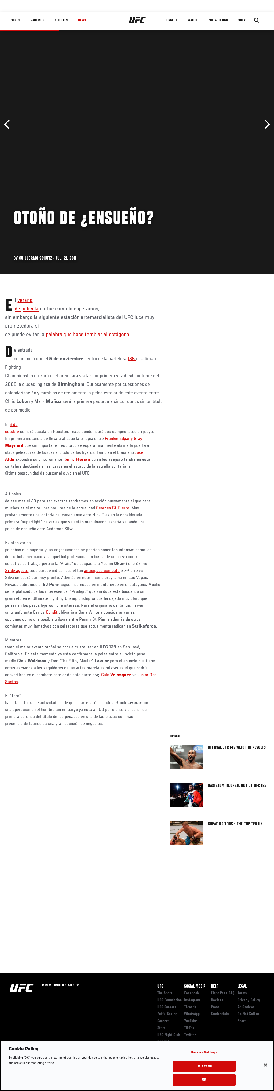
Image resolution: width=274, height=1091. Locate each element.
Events (15, 20)
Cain (105, 675)
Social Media (195, 986)
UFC (160, 986)
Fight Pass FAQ (222, 993)
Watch (192, 20)
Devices (217, 1000)
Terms (242, 993)
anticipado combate (102, 570)
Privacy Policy (249, 1000)
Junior (143, 675)
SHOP (241, 20)
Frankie (112, 438)
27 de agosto (16, 570)
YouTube (190, 1021)
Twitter (190, 1035)
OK (204, 1080)
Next (265, 124)
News (82, 20)
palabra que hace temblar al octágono (87, 335)
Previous (8, 124)
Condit (52, 612)
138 (132, 359)
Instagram (192, 1000)
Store (161, 1028)
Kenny (69, 459)
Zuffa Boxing (218, 20)
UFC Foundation (169, 1000)
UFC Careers (166, 1007)
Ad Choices (246, 1007)
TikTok (189, 1028)
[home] (137, 20)
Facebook (191, 993)
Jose (139, 452)
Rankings (37, 20)
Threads (190, 1007)
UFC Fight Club (168, 1035)
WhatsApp (192, 1014)
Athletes (61, 20)
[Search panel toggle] (256, 20)
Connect (171, 20)
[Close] (265, 1065)
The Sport (164, 993)
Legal (242, 986)
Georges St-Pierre (112, 508)
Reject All (204, 1066)
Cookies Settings (204, 1052)
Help (214, 986)
